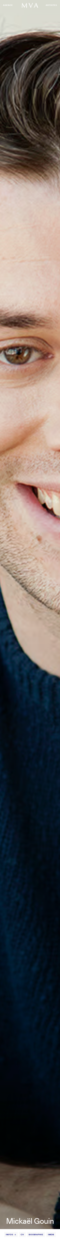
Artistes (51, 5)
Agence (8, 5)
